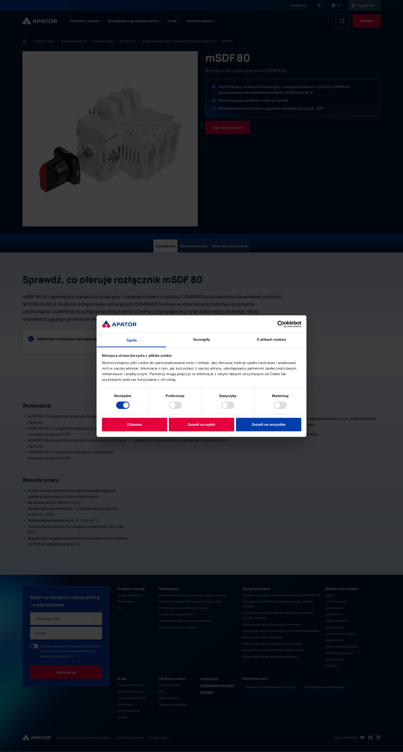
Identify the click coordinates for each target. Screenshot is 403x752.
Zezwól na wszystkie (269, 424)
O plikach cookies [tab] (271, 339)
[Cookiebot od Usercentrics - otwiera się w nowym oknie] (281, 324)
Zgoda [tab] (131, 340)
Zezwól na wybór (202, 424)
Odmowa (134, 424)
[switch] (175, 405)
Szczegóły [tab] (201, 339)
